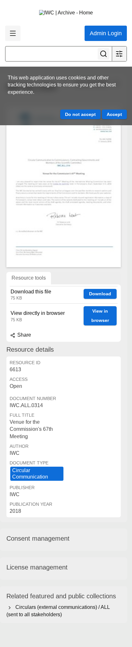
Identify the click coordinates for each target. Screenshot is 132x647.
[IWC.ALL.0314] (63, 187)
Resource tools (29, 278)
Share (23, 335)
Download (100, 293)
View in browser (100, 315)
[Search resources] (103, 54)
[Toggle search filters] (119, 53)
